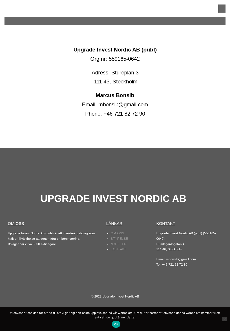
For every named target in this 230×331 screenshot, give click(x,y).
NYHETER (118, 244)
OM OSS (117, 233)
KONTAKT (118, 249)
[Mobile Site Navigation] (222, 8)
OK (116, 324)
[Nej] (224, 319)
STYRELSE (119, 238)
